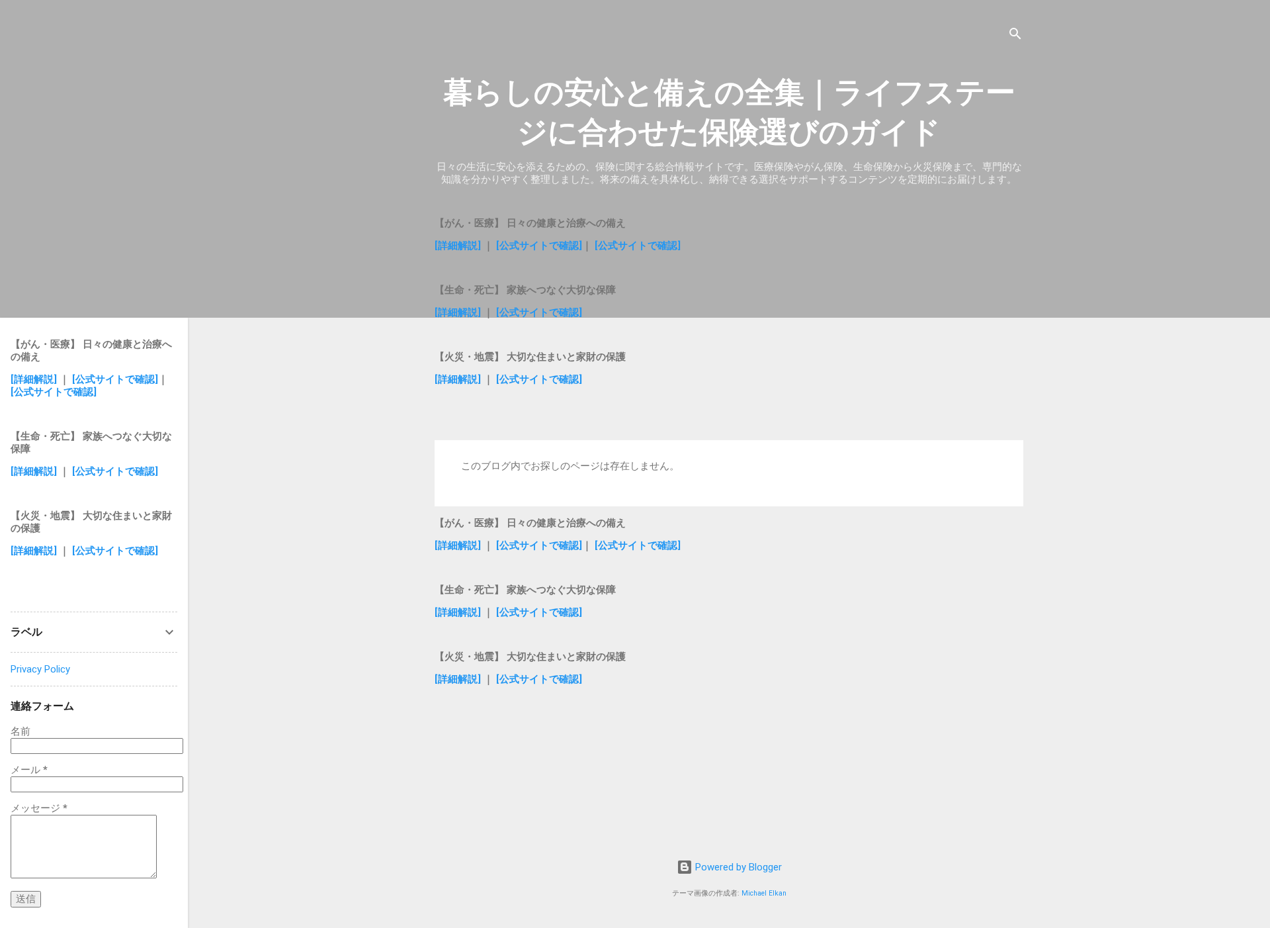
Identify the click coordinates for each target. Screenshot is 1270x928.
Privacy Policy (40, 669)
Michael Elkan (763, 893)
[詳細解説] (458, 246)
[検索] (1015, 36)
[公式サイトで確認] (539, 246)
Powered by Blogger (737, 867)
